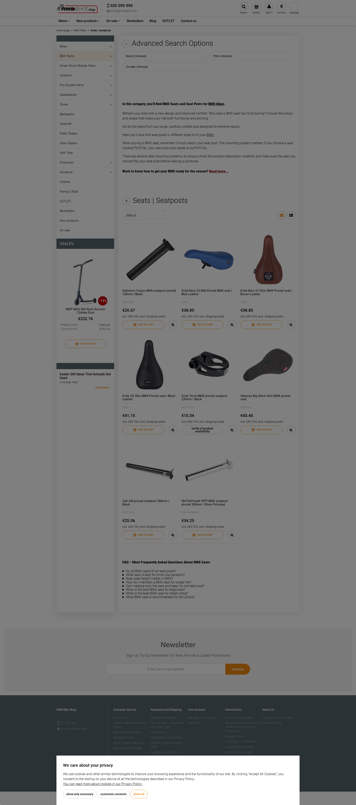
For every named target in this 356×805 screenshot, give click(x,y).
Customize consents (113, 794)
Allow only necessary (79, 794)
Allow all (139, 794)
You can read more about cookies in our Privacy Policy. (102, 784)
